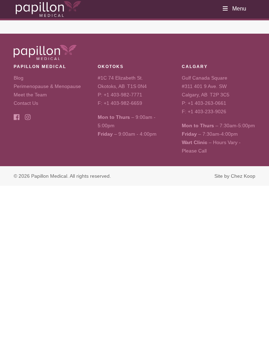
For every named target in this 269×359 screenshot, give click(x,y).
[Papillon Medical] (48, 9)
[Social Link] (16, 117)
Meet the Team (30, 94)
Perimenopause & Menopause (47, 86)
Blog (18, 78)
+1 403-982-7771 (123, 94)
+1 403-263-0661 (207, 103)
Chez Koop (243, 176)
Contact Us (26, 103)
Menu (239, 9)
